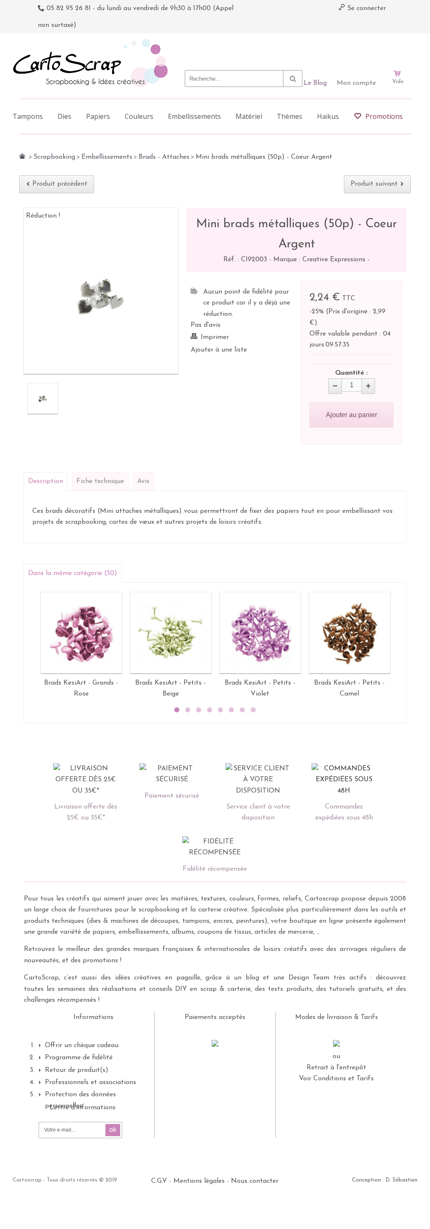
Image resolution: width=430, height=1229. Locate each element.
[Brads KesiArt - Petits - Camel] (349, 632)
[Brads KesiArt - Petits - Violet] (260, 632)
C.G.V (159, 1181)
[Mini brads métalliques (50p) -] (43, 398)
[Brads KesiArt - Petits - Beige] (170, 632)
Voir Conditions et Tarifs (336, 1078)
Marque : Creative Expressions (320, 259)
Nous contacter (254, 1181)
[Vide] (398, 49)
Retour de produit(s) (76, 1070)
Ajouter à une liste (219, 350)
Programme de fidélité (79, 1057)
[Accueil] (22, 156)
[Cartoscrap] (93, 42)
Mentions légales (199, 1181)
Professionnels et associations (90, 1082)
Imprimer (215, 337)
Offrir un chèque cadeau (81, 1045)
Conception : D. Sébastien (384, 1180)
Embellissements (106, 157)
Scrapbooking (54, 157)
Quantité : (351, 373)
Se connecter (365, 8)
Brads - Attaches (164, 157)
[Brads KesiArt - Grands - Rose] (81, 632)
